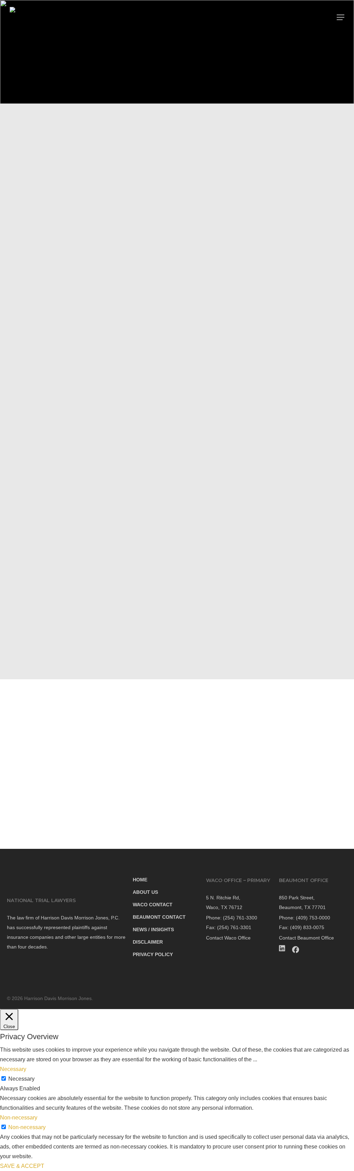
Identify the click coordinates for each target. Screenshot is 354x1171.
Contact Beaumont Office (306, 938)
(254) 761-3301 (54, 256)
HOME (140, 879)
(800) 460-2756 (53, 231)
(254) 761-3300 (49, 244)
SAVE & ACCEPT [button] (22, 1166)
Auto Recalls (46, 176)
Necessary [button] (13, 1069)
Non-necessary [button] (18, 1117)
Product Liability (50, 159)
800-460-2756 (262, 665)
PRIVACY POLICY (153, 954)
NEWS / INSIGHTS (153, 929)
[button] (340, 17)
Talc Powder (51, 193)
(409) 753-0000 (313, 917)
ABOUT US (145, 892)
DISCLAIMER (148, 942)
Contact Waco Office (228, 938)
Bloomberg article (182, 210)
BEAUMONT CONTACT (159, 917)
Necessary (21, 1079)
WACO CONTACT (153, 904)
